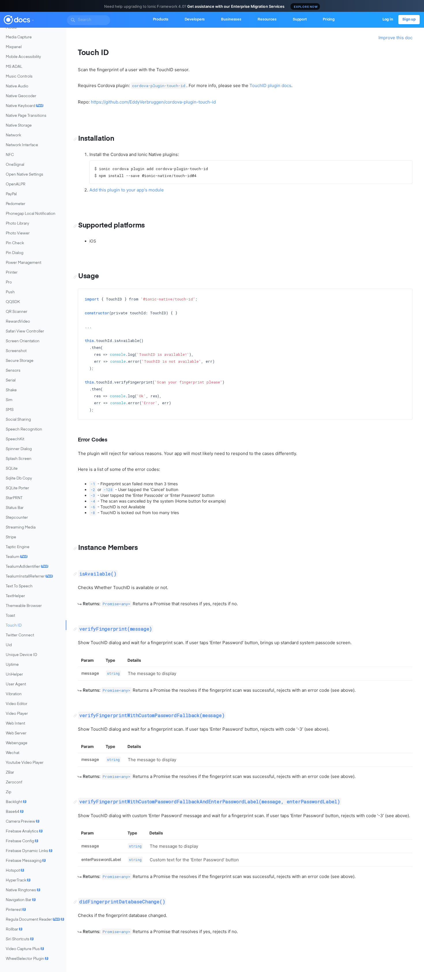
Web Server (16, 733)
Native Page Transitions (26, 116)
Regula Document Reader (34, 920)
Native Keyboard (24, 106)
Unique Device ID (21, 655)
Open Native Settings (24, 174)
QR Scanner (16, 312)
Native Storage (19, 125)
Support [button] (300, 19)
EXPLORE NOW (306, 6)
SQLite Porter (17, 488)
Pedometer (15, 204)
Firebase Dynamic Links (29, 851)
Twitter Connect (20, 635)
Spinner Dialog (19, 449)
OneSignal (15, 165)
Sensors (13, 371)
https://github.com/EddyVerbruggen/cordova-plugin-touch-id (153, 102)
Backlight (16, 802)
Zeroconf (14, 782)
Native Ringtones (23, 890)
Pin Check (15, 243)
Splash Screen (18, 459)
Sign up (409, 19)
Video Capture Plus (24, 949)
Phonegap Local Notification (30, 214)
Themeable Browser (24, 606)
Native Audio (17, 86)
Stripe (11, 537)
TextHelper (15, 596)
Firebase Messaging (25, 861)
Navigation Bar (20, 900)
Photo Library (17, 223)
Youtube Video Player (25, 763)
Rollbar (14, 929)
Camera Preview (22, 822)
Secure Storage (19, 361)
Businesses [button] (231, 19)
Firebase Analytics (24, 831)
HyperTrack (18, 880)
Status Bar (15, 508)
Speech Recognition (24, 429)
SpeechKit (15, 439)
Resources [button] (267, 19)
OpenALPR (15, 184)
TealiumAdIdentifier (27, 567)
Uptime (12, 665)
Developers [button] (195, 19)
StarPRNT (14, 498)
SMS (10, 410)
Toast (10, 616)
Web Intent (15, 723)
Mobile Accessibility (23, 57)
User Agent (16, 684)
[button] (32, 19)
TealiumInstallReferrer (29, 576)
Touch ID (14, 625)
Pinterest (15, 910)
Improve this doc (395, 37)
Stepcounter (17, 518)
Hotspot (14, 871)
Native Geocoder (21, 96)
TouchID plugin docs (270, 85)
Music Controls (19, 76)
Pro (9, 282)
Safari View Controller (25, 331)
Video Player (17, 714)
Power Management (23, 263)
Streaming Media (20, 527)
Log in (387, 19)
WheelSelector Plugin (27, 959)
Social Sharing (18, 420)
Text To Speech (19, 586)
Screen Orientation (23, 341)
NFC (10, 155)
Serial (11, 380)
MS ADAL (14, 67)
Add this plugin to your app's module (126, 190)
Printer (12, 273)
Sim (9, 400)
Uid (9, 645)
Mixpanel (14, 47)
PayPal (11, 194)
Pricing (329, 19)
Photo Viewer (18, 233)
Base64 (14, 812)
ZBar (10, 772)
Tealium (16, 557)
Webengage (16, 743)
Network (13, 135)
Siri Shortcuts (19, 939)
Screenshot (16, 351)
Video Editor (16, 704)
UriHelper (14, 674)
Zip (8, 792)
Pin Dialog (14, 253)
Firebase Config (21, 841)
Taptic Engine (17, 547)
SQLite (12, 469)
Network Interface (22, 145)
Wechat (12, 753)
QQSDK (13, 302)
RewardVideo (18, 322)
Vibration (14, 694)
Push (10, 292)
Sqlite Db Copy (19, 478)
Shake (11, 390)
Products (160, 19)
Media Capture (19, 37)
